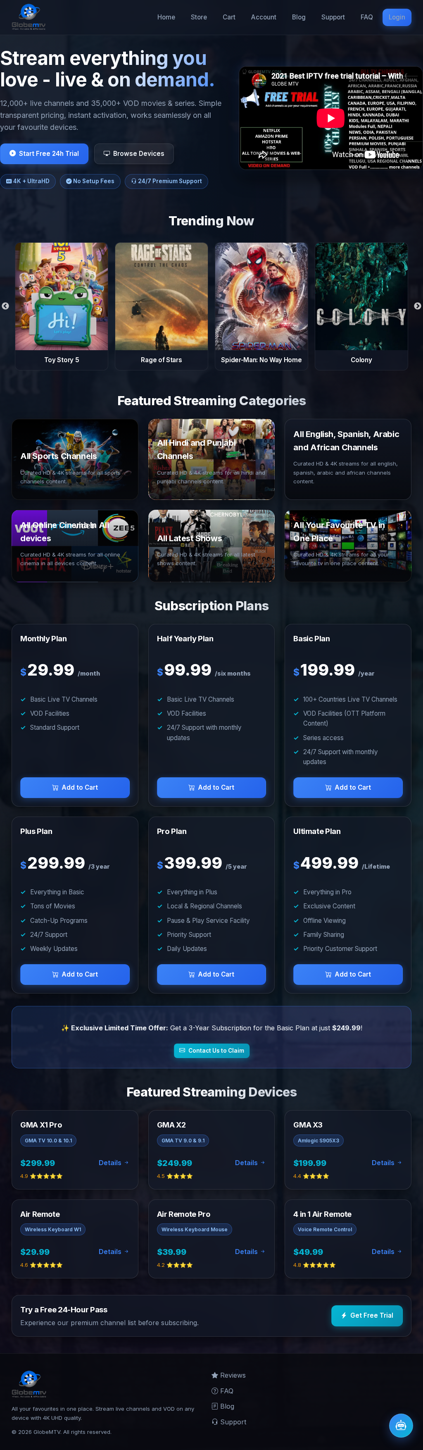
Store (199, 17)
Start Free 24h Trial (49, 154)
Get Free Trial (371, 1315)
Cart (229, 17)
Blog (299, 17)
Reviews (232, 1375)
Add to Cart (80, 787)
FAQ (367, 17)
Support (333, 17)
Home (166, 17)
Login (397, 17)
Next (417, 306)
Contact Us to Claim (216, 1050)
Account (263, 17)
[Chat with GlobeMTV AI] (401, 1426)
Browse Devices (138, 154)
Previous (5, 306)
